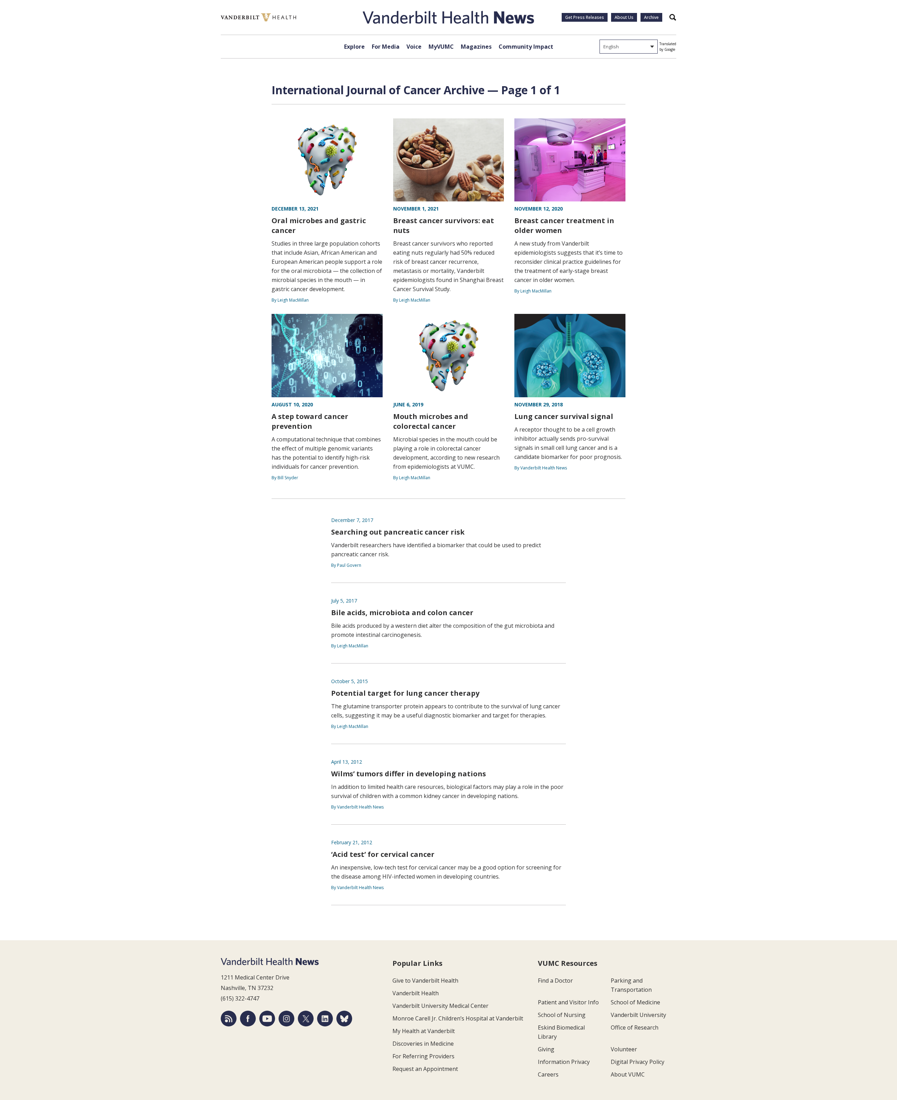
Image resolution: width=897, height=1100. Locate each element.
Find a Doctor (555, 980)
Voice (414, 46)
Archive (651, 17)
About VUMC (628, 1074)
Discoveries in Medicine (423, 1043)
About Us (624, 17)
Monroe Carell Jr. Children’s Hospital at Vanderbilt (457, 1018)
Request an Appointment (425, 1069)
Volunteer (624, 1049)
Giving (546, 1049)
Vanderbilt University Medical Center (440, 1006)
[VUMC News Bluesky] (344, 1018)
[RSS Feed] (229, 1018)
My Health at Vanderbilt (423, 1031)
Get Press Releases (584, 17)
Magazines (476, 46)
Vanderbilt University (638, 1015)
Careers (548, 1074)
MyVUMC (441, 46)
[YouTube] (267, 1018)
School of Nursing (562, 1015)
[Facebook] (248, 1018)
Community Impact (526, 46)
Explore (354, 46)
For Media (385, 46)
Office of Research (634, 1027)
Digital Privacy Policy (637, 1062)
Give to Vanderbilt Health (425, 980)
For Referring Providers (423, 1056)
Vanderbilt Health (415, 993)
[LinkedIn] (325, 1018)
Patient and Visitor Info (568, 1002)
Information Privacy (564, 1062)
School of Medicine (635, 1002)
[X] (306, 1018)
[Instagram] (286, 1018)
